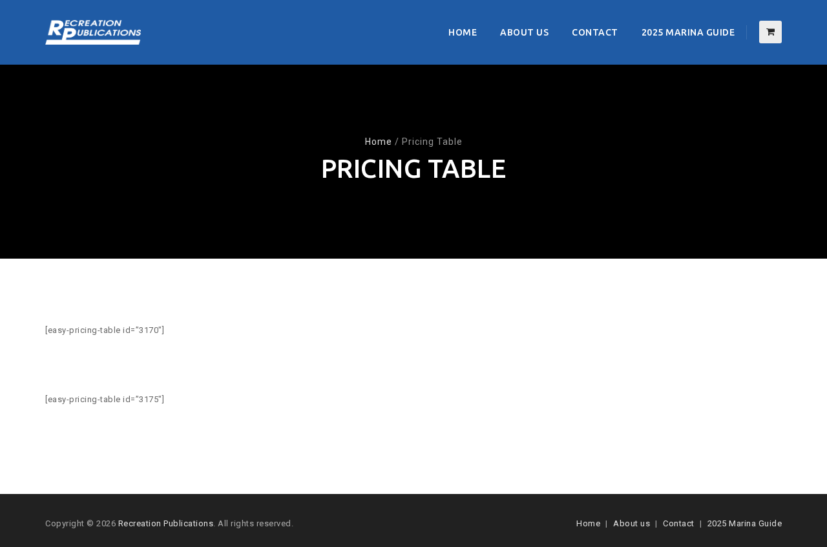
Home (462, 32)
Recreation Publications (166, 523)
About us (524, 32)
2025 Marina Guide (688, 32)
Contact (595, 32)
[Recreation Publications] (93, 32)
